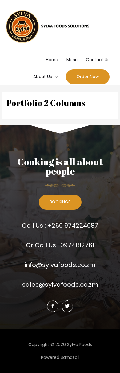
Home (52, 60)
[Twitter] (67, 306)
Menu (72, 60)
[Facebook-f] (53, 306)
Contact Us (98, 60)
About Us (42, 77)
